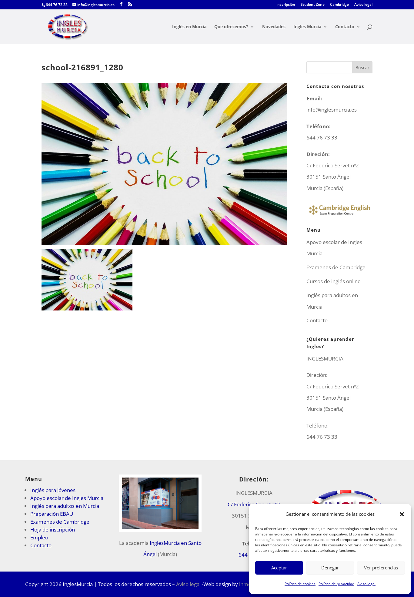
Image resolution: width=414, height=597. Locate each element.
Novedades (273, 27)
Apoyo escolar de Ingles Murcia (66, 498)
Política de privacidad (336, 583)
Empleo (39, 537)
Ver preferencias (381, 568)
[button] (402, 514)
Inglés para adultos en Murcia (64, 505)
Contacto (344, 27)
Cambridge (339, 5)
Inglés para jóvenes (52, 490)
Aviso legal (366, 583)
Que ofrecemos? (231, 27)
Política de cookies (300, 583)
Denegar (330, 568)
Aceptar (279, 568)
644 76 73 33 (321, 436)
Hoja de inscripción (52, 529)
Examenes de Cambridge (336, 267)
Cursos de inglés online (333, 281)
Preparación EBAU (51, 513)
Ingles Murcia (307, 27)
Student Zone (313, 5)
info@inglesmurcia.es (331, 109)
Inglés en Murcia (189, 27)
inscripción (285, 5)
